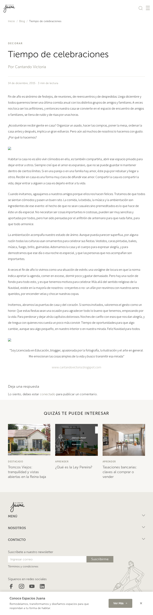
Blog (22, 21)
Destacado (15, 461)
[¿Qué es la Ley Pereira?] (76, 440)
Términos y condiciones (23, 566)
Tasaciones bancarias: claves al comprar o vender (120, 472)
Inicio (11, 21)
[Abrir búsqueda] (141, 8)
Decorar (15, 43)
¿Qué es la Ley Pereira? (73, 467)
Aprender (62, 461)
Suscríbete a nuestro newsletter (30, 552)
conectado (47, 394)
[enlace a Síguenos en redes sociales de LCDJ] (11, 586)
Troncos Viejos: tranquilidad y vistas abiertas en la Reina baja (27, 472)
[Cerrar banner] (141, 603)
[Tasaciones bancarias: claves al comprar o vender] (124, 440)
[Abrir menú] (148, 8)
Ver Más (118, 603)
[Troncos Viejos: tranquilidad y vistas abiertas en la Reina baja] (29, 440)
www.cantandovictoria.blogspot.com (76, 367)
